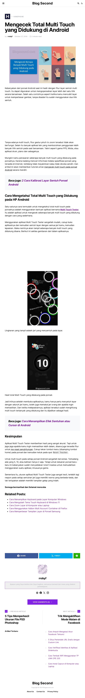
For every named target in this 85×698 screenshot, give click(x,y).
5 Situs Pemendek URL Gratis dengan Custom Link (64, 641)
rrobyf (10, 36)
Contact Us (41, 691)
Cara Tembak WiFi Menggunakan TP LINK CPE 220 (63, 657)
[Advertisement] (42, 120)
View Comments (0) (41, 602)
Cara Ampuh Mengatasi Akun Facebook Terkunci (60, 632)
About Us (30, 691)
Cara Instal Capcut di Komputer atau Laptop (63, 665)
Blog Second (42, 3)
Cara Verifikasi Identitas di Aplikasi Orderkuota (62, 649)
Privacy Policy (52, 691)
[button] (82, 3)
